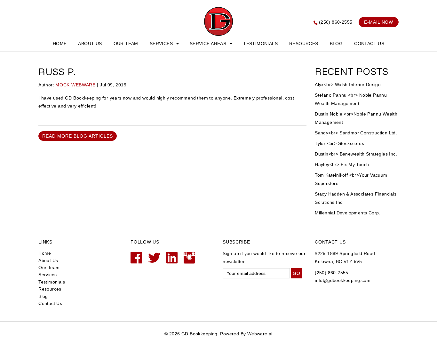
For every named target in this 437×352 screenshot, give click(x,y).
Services (161, 43)
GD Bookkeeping (199, 333)
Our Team (126, 43)
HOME (60, 43)
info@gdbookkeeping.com (342, 280)
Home (44, 253)
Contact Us (369, 43)
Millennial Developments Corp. (347, 212)
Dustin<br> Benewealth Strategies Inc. (356, 153)
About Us (90, 43)
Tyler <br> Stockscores (339, 143)
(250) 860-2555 (336, 22)
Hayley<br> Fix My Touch (342, 164)
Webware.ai (260, 333)
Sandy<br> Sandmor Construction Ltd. (356, 132)
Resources (303, 43)
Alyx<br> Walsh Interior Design (348, 84)
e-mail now (378, 22)
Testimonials (260, 43)
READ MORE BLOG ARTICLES (77, 136)
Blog (336, 43)
